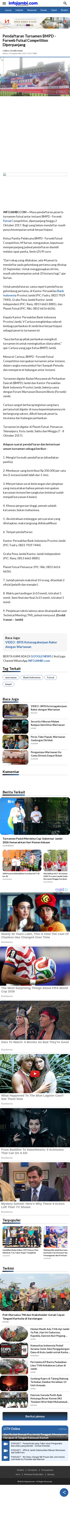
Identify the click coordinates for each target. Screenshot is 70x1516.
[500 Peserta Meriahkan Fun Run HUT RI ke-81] (22, 861)
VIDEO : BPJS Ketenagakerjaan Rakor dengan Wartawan (49, 708)
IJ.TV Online (11, 1429)
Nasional (31, 10)
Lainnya (63, 1428)
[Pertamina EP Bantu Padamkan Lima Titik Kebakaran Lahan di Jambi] (14, 1367)
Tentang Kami (47, 1470)
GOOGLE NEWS (41, 656)
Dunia (44, 10)
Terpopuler (12, 1220)
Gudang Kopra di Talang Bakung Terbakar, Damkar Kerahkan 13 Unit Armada (49, 1382)
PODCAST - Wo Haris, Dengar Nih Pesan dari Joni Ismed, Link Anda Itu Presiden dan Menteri (38, 1458)
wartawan (11, 677)
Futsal (50, 677)
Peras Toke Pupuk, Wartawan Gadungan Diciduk (48, 738)
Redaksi (20, 1470)
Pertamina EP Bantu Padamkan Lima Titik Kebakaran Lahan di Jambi (48, 1365)
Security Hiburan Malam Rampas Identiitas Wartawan (48, 723)
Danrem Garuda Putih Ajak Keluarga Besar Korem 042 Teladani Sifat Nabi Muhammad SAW (48, 1398)
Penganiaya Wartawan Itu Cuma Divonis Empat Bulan (46, 754)
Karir (18, 1474)
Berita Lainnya (35, 1416)
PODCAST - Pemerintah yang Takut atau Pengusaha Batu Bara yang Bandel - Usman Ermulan (36, 1444)
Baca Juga (11, 699)
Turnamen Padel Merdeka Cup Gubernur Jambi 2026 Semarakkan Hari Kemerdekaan (32, 840)
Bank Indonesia (31, 677)
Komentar (11, 771)
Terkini (8, 1268)
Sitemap (50, 1474)
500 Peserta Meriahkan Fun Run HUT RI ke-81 (21, 874)
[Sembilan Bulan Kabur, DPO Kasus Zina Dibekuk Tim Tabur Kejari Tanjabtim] (22, 1237)
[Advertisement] (35, 135)
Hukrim (19, 10)
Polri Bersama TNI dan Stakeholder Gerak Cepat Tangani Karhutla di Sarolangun (34, 1316)
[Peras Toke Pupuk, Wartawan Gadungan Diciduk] (15, 742)
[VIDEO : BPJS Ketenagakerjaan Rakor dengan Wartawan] (15, 711)
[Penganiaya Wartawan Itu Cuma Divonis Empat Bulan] (15, 757)
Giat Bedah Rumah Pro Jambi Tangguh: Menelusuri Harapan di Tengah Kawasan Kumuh (34, 1436)
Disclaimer (32, 1470)
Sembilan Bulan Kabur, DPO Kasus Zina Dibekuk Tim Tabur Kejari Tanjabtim (20, 1251)
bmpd (8, 684)
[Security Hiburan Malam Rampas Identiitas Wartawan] (15, 726)
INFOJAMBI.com (39, 660)
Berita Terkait (14, 792)
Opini (54, 10)
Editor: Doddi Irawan (13, 50)
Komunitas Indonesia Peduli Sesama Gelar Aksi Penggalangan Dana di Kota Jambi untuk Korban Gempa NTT (49, 1349)
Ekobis (64, 10)
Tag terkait (12, 668)
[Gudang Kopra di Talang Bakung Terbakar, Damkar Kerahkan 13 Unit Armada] (14, 1383)
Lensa (8, 10)
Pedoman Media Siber (33, 1474)
